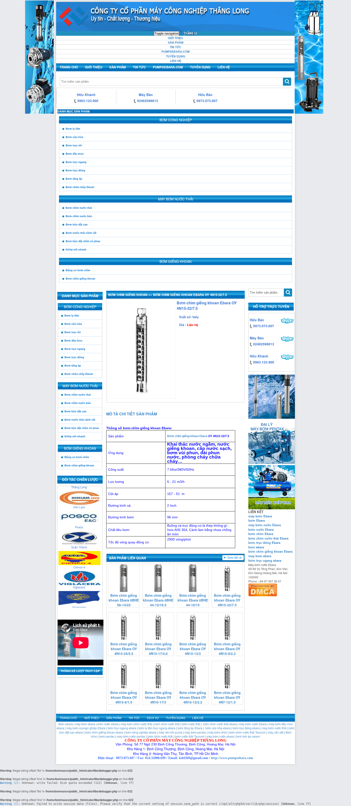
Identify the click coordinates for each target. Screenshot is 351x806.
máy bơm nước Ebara (264, 525)
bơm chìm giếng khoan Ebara (270, 551)
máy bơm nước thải (274, 728)
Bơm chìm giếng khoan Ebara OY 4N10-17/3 (158, 697)
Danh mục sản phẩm (73, 111)
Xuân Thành (79, 543)
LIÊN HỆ (175, 61)
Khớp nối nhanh (76, 249)
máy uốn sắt (275, 732)
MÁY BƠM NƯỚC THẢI (175, 199)
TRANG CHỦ (188, 33)
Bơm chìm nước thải (79, 207)
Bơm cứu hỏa (74, 137)
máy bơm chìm (217, 732)
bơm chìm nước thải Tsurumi (247, 732)
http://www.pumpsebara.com (232, 758)
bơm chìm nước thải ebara (220, 724)
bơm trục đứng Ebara (264, 542)
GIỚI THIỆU (175, 38)
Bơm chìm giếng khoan (80, 278)
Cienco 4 (79, 563)
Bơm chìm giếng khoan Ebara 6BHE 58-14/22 (124, 600)
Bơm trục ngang (76, 162)
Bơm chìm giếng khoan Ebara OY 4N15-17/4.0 (158, 649)
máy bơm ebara (85, 724)
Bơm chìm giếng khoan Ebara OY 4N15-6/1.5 (123, 697)
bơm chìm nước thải (167, 724)
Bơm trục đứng (75, 170)
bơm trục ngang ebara (264, 560)
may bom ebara (259, 556)
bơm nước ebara (108, 724)
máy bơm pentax (195, 732)
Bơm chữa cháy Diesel (80, 187)
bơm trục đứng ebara (246, 728)
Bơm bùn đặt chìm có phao (83, 241)
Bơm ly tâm (73, 128)
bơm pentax (107, 736)
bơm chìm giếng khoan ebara (104, 732)
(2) (9, 783)
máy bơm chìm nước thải (136, 724)
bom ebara (256, 547)
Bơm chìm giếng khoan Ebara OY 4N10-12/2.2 (192, 697)
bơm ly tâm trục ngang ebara (157, 728)
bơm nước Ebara (261, 529)
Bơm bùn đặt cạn (77, 224)
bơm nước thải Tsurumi (189, 736)
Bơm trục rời (74, 145)
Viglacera (79, 583)
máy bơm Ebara (260, 516)
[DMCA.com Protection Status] (262, 589)
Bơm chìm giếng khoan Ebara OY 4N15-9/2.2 (227, 649)
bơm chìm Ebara (260, 533)
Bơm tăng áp (74, 178)
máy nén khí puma (170, 732)
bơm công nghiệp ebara (140, 732)
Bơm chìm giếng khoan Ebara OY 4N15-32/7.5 (227, 600)
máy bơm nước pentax (131, 736)
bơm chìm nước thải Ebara (268, 538)
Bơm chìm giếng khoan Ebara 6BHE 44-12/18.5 (158, 600)
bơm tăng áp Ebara (190, 728)
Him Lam (79, 502)
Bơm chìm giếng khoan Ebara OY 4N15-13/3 (192, 649)
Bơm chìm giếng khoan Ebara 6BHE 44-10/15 (193, 600)
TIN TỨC (175, 47)
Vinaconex (79, 603)
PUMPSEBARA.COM (175, 51)
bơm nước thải (191, 724)
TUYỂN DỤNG (175, 56)
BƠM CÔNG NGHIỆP (176, 119)
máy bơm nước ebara (220, 736)
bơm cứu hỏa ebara (218, 728)
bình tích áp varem (248, 736)
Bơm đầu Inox (75, 153)
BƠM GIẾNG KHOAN (175, 261)
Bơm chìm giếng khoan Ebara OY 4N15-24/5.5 (123, 649)
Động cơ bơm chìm (78, 270)
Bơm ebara (65, 724)
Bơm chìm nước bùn (79, 216)
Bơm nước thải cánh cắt (81, 232)
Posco (79, 522)
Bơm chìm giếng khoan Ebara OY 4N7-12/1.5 (227, 697)
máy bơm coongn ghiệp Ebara (86, 728)
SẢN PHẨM (175, 42)
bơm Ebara (256, 520)
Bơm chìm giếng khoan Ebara (187, 436)
